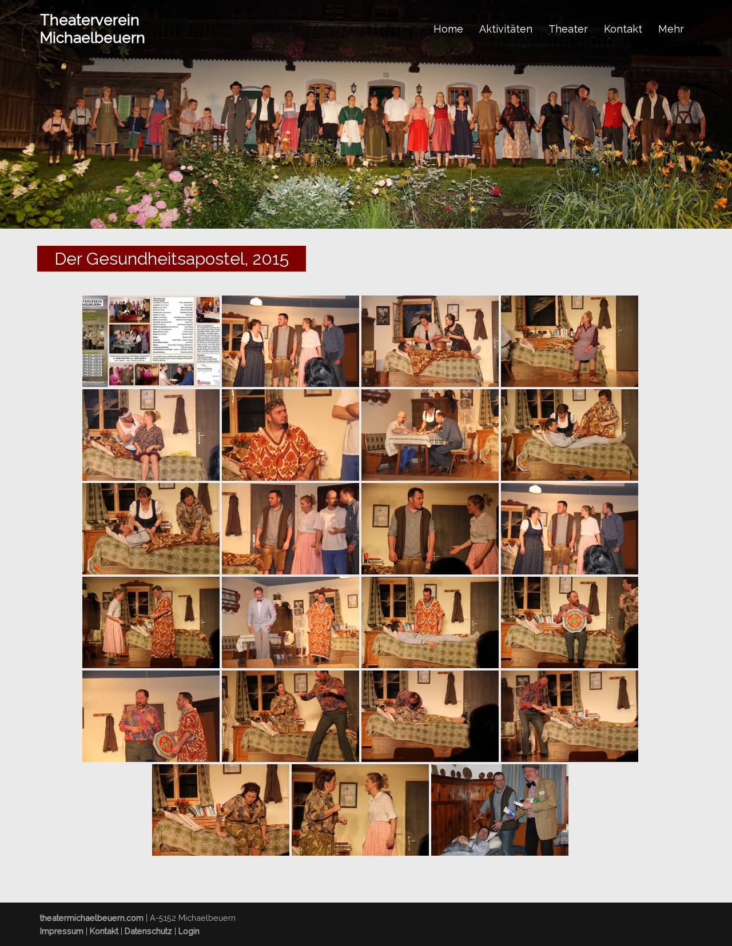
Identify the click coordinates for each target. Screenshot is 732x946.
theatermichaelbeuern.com (92, 918)
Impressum (61, 931)
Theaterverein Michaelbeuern (92, 28)
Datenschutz (148, 931)
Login (189, 931)
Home (448, 29)
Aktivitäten (505, 29)
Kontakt (623, 29)
